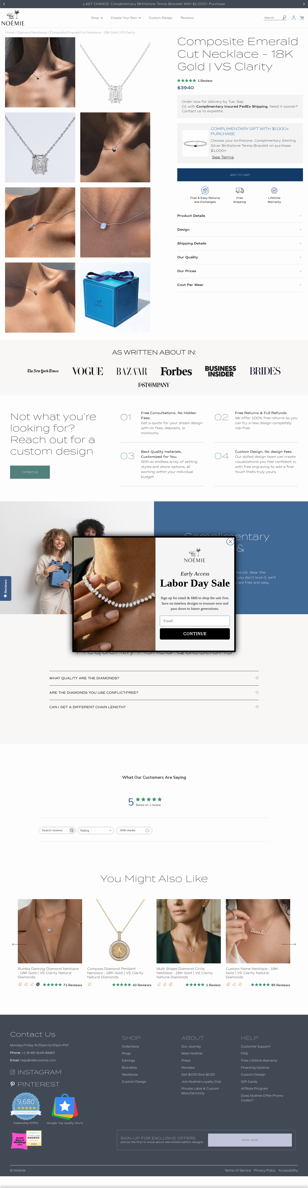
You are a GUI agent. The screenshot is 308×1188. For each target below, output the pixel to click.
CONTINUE (195, 634)
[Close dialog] (230, 541)
